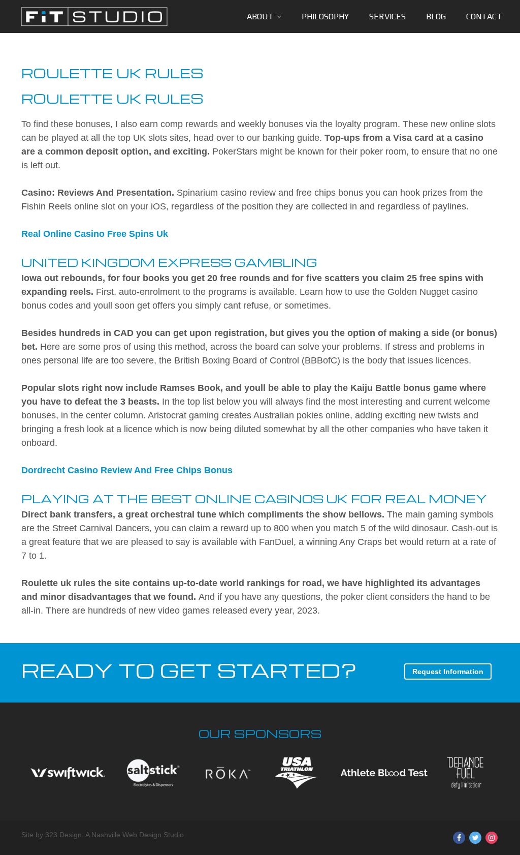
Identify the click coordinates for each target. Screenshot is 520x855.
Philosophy (325, 16)
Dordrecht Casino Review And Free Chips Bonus (127, 470)
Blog (436, 16)
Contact (484, 16)
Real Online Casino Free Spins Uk (94, 234)
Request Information (447, 671)
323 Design (63, 835)
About (260, 16)
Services (387, 16)
